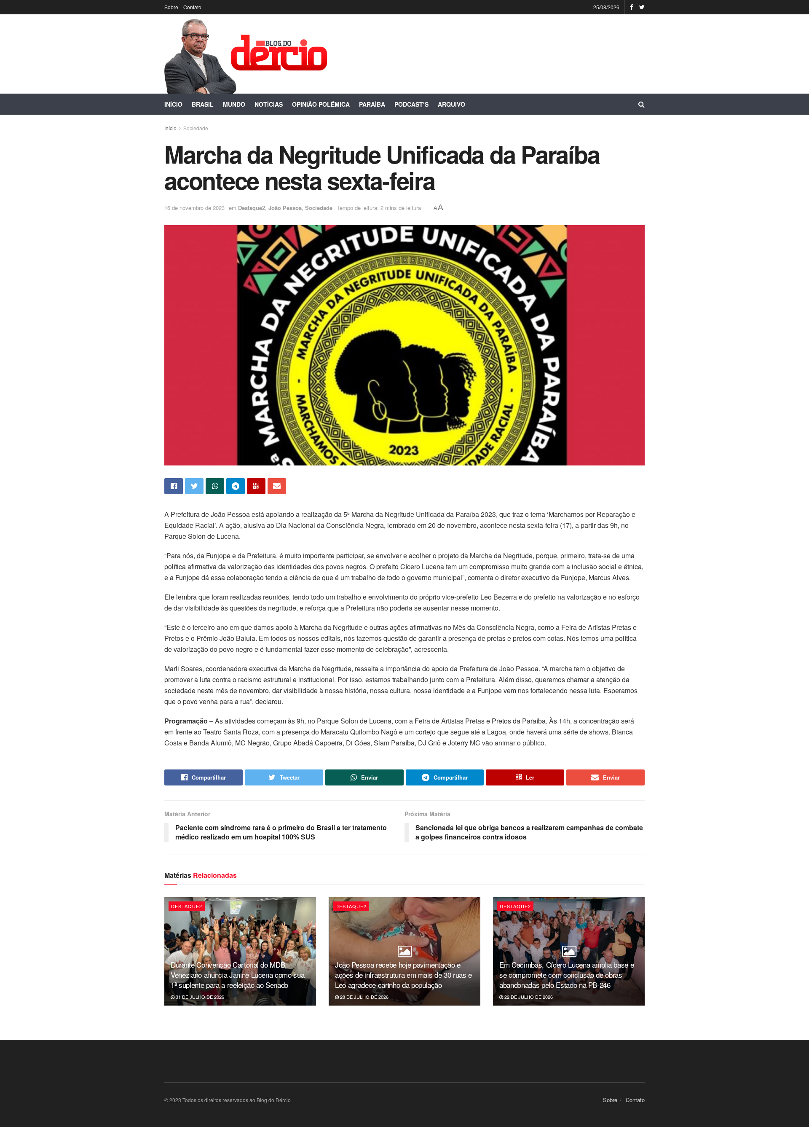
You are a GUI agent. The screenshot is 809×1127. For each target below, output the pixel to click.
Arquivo (451, 104)
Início (173, 104)
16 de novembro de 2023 (194, 208)
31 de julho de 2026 (199, 996)
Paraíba (372, 104)
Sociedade (195, 128)
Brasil (203, 104)
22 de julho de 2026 (528, 996)
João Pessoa (285, 208)
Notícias (268, 104)
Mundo (234, 104)
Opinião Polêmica (321, 104)
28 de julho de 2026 (363, 996)
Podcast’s (411, 104)
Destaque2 (251, 208)
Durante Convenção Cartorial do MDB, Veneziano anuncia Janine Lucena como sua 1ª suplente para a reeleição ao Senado (237, 974)
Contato (192, 7)
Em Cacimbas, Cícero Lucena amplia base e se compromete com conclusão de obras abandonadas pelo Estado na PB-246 (566, 974)
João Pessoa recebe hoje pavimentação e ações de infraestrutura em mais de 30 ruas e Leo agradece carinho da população (403, 974)
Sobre (171, 7)
